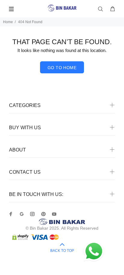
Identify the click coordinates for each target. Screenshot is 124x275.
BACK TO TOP (62, 251)
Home (8, 22)
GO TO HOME (62, 67)
